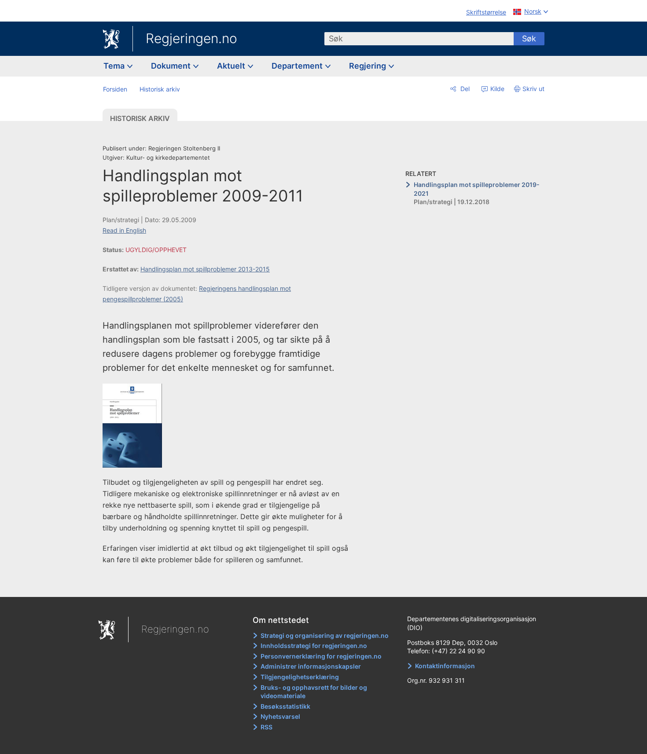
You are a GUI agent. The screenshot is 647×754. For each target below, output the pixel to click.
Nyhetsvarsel (280, 716)
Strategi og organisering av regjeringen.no (325, 635)
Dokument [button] (171, 65)
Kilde (496, 88)
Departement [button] (298, 65)
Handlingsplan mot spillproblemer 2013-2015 (205, 269)
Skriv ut (533, 88)
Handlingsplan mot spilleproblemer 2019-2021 (477, 189)
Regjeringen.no (191, 38)
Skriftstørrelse (486, 12)
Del (464, 88)
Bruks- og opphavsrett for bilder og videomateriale (314, 692)
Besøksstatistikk (285, 706)
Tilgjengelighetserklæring (300, 677)
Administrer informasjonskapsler (311, 666)
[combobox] (419, 38)
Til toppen (230, 584)
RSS (266, 727)
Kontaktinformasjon (445, 666)
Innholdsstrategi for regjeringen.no (314, 645)
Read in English (124, 230)
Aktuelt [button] (232, 65)
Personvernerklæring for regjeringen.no (321, 656)
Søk (529, 38)
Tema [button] (114, 65)
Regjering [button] (368, 65)
